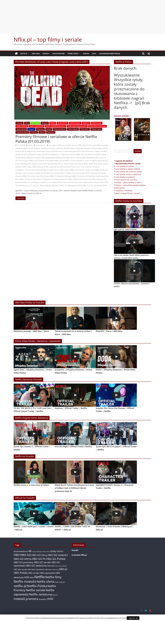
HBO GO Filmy (39, 555)
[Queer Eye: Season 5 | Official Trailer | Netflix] (34, 433)
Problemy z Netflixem (124, 190)
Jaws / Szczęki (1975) (37, 158)
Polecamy (40, 129)
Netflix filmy (93, 164)
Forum (86, 53)
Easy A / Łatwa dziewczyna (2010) (69, 151)
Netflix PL (86, 123)
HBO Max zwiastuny (51, 570)
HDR (27, 158)
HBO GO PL (39, 559)
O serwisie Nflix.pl (79, 555)
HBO (17, 555)
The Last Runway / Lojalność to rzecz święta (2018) (45, 182)
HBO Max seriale (20, 569)
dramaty (19, 123)
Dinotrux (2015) (20, 151)
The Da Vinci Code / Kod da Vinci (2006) (40, 176)
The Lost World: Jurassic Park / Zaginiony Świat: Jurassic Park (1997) (85, 182)
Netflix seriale (48, 167)
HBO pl (63, 569)
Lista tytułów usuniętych (125, 177)
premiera (32, 599)
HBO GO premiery (23, 562)
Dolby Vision (31, 151)
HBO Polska (20, 572)
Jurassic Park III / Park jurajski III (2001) (46, 161)
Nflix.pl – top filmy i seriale (48, 39)
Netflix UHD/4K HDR (36, 126)
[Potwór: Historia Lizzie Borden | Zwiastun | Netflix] (134, 270)
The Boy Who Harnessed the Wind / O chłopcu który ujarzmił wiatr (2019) (65, 173)
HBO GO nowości (58, 555)
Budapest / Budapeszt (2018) (44, 148)
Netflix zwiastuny (40, 594)
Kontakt (75, 550)
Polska (49, 129)
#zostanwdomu (21, 551)
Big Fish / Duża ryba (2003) (92, 145)
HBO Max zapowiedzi (36, 569)
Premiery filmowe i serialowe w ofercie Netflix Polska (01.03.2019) (56, 139)
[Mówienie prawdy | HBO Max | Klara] (34, 318)
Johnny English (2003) (52, 158)
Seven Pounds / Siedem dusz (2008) (87, 170)
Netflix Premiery (37, 167)
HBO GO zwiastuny (36, 565)
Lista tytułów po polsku (124, 166)
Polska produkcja (59, 129)
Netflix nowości (103, 164)
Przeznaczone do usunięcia (126, 180)
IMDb (31, 577)
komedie (45, 123)
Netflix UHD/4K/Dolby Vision (55, 126)
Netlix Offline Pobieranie (97, 126)
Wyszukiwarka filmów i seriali (127, 163)
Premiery (34, 132)
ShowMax (42, 599)
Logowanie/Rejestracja (109, 53)
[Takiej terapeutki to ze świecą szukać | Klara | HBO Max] (75, 318)
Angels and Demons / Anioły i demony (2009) (67, 145)
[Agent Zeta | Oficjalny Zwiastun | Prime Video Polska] (34, 356)
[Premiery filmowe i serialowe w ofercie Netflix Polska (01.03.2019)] (62, 67)
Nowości (31, 129)
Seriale (42, 132)
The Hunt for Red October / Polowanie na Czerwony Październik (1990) (48, 179)
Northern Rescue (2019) (62, 167)
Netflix (23, 53)
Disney (39, 552)
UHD (84, 185)
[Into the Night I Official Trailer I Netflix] (75, 433)
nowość (19, 598)
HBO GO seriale (42, 562)
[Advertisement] (82, 17)
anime (34, 552)
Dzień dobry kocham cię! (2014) (46, 151)
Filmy (27, 123)
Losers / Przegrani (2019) (93, 161)
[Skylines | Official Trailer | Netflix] (75, 395)
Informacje (35, 123)
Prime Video (73, 53)
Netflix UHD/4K (22, 126)
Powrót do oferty (22, 132)
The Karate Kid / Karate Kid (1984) (83, 179)
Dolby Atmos (46, 551)
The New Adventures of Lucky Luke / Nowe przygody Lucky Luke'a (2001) (39, 185)
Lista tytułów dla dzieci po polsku (128, 171)
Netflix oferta (45, 581)
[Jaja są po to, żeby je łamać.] (134, 216)
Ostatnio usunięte (121, 116)
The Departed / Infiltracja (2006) (65, 176)
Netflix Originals (60, 582)
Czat (94, 53)
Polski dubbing (73, 129)
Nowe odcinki (21, 129)
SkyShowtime (58, 53)
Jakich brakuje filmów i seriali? (127, 193)
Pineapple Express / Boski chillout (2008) (60, 170)
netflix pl (18, 167)
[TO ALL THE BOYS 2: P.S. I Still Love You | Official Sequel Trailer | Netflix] (34, 395)
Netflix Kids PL (62, 123)
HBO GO (25, 555)
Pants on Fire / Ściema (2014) (81, 167)
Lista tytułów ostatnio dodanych (128, 174)
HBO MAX (36, 53)
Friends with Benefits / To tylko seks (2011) (35, 154)
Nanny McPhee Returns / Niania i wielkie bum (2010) (64, 164)
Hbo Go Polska (55, 559)
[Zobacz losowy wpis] (148, 53)
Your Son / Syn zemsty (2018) (97, 185)
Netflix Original (75, 123)
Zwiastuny (50, 132)
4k (50, 145)
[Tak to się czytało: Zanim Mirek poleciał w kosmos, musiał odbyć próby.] (134, 242)
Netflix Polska (96, 123)
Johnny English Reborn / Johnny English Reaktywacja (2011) (80, 158)
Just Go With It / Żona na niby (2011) (72, 161)
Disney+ (46, 53)
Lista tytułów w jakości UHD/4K (127, 169)
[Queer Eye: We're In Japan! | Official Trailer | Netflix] (116, 433)
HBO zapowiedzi (47, 573)
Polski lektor (85, 129)
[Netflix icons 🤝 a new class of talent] (34, 472)
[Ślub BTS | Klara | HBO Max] (116, 318)
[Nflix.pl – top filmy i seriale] (16, 53)
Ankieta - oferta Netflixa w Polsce (128, 182)
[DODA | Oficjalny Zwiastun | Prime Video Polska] (116, 356)
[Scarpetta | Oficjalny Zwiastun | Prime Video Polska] (75, 356)
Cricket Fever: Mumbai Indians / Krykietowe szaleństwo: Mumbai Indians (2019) (80, 148)
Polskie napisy (96, 129)
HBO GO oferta (22, 559)
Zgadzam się (133, 618)
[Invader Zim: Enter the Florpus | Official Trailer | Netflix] (116, 395)
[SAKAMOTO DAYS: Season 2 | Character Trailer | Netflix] (116, 472)
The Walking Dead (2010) (73, 185)
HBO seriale (33, 572)
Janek (30, 145)
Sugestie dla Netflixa (124, 161)
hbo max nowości (61, 566)
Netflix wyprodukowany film (77, 126)
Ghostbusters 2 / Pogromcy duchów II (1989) (65, 154)
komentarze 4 (40, 145)
